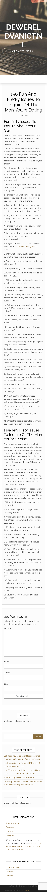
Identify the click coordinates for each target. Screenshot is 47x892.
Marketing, (34, 843)
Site (6, 684)
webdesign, (17, 846)
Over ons (10, 827)
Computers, (11, 849)
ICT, (38, 846)
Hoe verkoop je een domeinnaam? (19, 777)
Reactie (8, 628)
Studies (19, 849)
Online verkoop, (30, 846)
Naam (7, 661)
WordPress (25, 890)
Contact (9, 831)
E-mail (7, 673)
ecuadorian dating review (26, 246)
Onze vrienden (12, 823)
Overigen (10, 835)
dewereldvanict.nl (23, 36)
